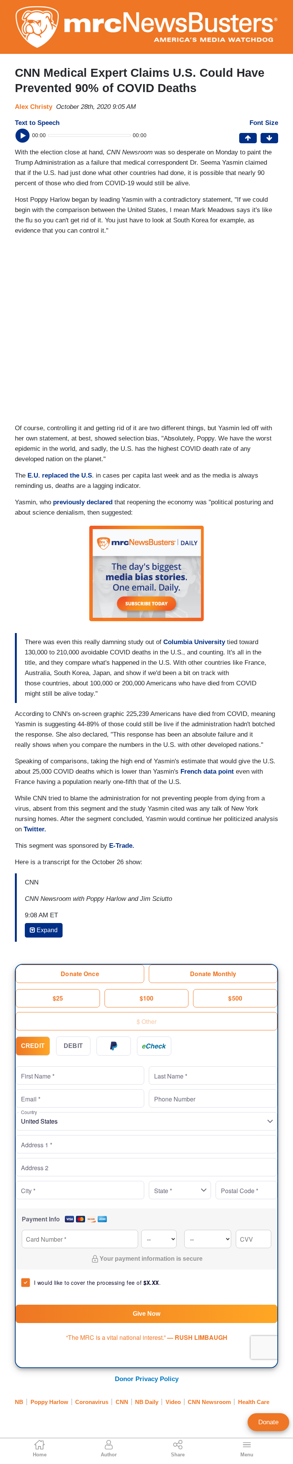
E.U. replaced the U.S (59, 475)
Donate (268, 1422)
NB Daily (146, 1402)
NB (19, 1402)
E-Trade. (121, 845)
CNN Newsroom (209, 1402)
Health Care (253, 1402)
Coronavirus (91, 1402)
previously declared (83, 502)
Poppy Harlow (49, 1402)
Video (173, 1402)
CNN (122, 1402)
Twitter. (35, 829)
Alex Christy (33, 106)
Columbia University (194, 642)
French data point (207, 771)
